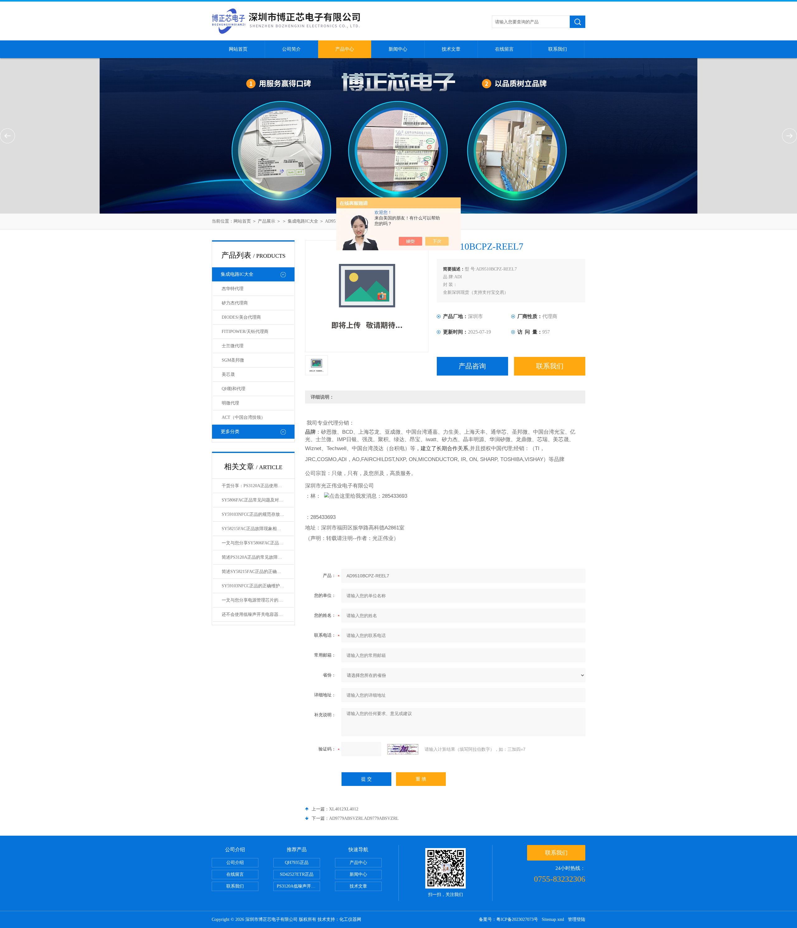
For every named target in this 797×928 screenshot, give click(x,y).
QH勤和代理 (233, 388)
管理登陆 (576, 919)
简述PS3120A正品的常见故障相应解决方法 (258, 557)
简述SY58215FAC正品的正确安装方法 (258, 571)
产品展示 (266, 221)
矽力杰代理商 (235, 303)
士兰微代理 (232, 346)
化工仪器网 (350, 919)
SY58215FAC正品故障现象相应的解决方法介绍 (258, 528)
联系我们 (557, 49)
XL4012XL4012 (343, 809)
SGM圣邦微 (233, 360)
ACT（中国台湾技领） (243, 417)
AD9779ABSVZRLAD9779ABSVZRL (364, 818)
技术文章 (451, 49)
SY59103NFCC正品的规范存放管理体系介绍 (258, 514)
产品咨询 (472, 366)
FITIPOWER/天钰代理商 (245, 331)
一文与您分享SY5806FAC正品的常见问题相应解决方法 (258, 543)
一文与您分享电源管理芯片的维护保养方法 (258, 600)
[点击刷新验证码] (402, 749)
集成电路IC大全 (303, 221)
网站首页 (238, 49)
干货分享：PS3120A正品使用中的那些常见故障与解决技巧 (258, 485)
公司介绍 (235, 862)
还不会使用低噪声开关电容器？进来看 (258, 614)
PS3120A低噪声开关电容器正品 (298, 886)
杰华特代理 (232, 288)
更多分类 (230, 431)
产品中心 (344, 49)
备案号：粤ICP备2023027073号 (508, 919)
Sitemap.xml (553, 919)
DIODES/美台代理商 (241, 317)
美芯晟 (228, 374)
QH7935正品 (297, 862)
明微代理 (230, 403)
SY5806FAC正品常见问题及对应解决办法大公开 (258, 500)
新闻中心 (398, 49)
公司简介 (291, 49)
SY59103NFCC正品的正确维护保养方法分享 (258, 586)
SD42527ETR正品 (297, 874)
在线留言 (504, 49)
